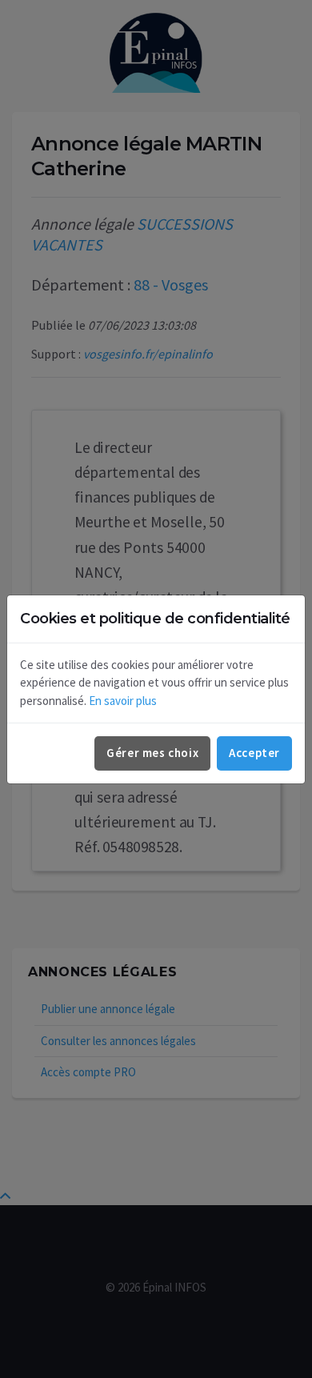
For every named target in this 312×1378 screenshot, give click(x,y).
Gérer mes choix (152, 752)
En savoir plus (123, 700)
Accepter (254, 752)
